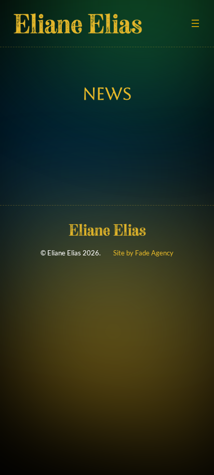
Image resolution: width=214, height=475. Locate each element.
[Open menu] (195, 23)
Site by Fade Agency (143, 253)
